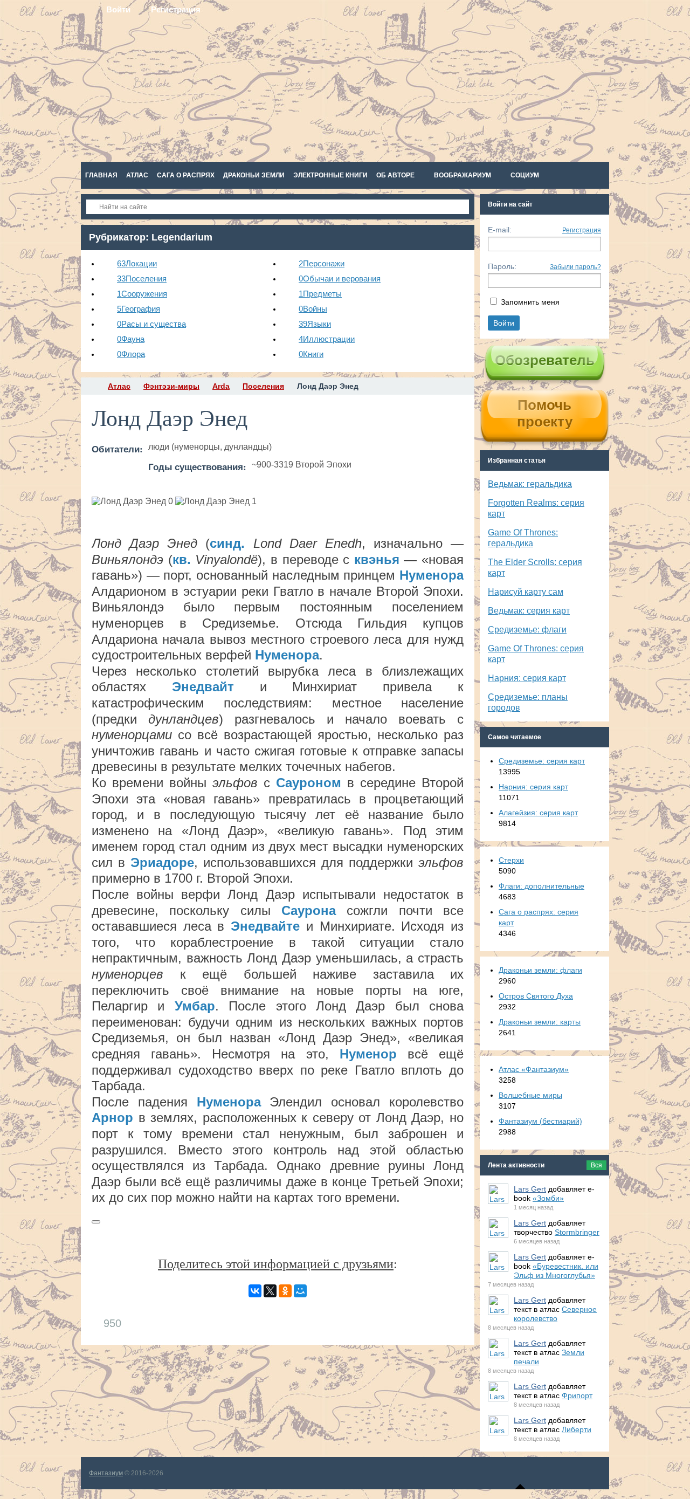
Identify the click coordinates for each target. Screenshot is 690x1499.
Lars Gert (530, 1189)
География (138, 308)
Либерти (576, 1429)
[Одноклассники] (285, 1290)
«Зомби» (548, 1198)
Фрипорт (577, 1395)
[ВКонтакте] (255, 1290)
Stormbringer (577, 1232)
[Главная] (90, 386)
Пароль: (502, 266)
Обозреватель (545, 360)
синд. (227, 543)
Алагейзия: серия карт (538, 812)
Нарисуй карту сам (525, 591)
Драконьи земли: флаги (540, 970)
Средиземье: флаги (527, 629)
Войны (313, 308)
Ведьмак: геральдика (530, 484)
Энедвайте (265, 926)
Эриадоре (162, 862)
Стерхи (511, 860)
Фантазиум (106, 1473)
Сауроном (308, 782)
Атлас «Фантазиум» (534, 1069)
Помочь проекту (544, 413)
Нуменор (368, 1054)
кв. (181, 559)
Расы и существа (151, 323)
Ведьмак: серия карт (529, 610)
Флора (131, 354)
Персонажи (321, 263)
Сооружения (142, 293)
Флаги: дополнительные (541, 886)
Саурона (308, 910)
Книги (311, 354)
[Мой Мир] (300, 1290)
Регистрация (581, 230)
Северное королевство (555, 1314)
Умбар (195, 1006)
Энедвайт (203, 686)
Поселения (142, 278)
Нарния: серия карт (527, 678)
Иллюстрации (327, 338)
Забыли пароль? (575, 267)
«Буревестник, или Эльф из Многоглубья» (556, 1271)
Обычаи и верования (340, 278)
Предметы (320, 293)
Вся (596, 1165)
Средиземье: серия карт (542, 761)
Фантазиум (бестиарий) (540, 1121)
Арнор (112, 1117)
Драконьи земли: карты (540, 1021)
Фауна (130, 338)
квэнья (376, 559)
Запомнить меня (530, 302)
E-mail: (500, 229)
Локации (137, 263)
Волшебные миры (530, 1095)
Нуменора (431, 575)
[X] (270, 1290)
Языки (315, 323)
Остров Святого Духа (536, 996)
